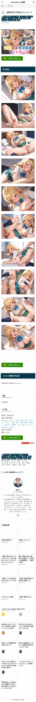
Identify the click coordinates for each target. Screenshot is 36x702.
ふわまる (4, 18)
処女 (20, 18)
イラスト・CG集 (15, 16)
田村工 (18, 490)
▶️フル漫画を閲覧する (12, 58)
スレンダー (23, 16)
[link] (18, 515)
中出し (16, 18)
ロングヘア (10, 18)
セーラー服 (29, 16)
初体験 (24, 18)
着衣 (15, 20)
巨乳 (29, 18)
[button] (33, 2)
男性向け (10, 20)
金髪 (18, 20)
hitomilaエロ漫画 (18, 2)
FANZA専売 (6, 16)
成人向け (4, 20)
